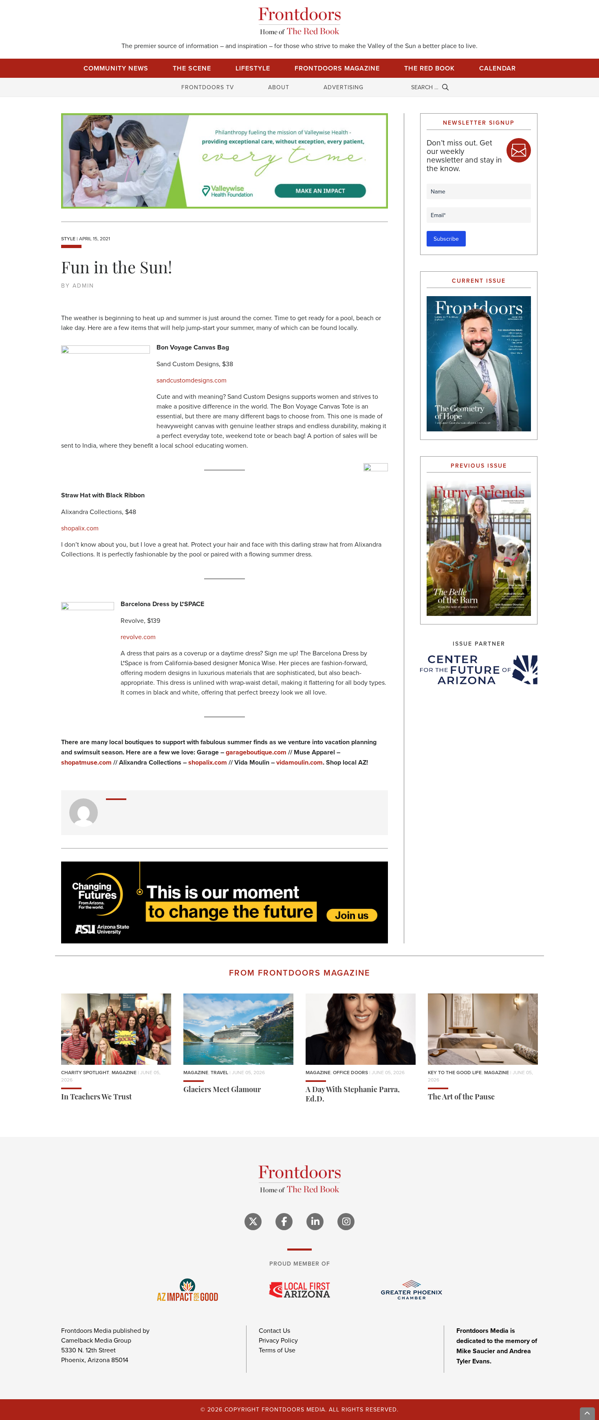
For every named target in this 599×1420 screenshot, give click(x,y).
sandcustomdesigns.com (191, 380)
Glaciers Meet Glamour (222, 1090)
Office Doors (350, 1072)
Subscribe (446, 239)
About (278, 87)
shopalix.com (80, 527)
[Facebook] (284, 1221)
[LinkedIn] (315, 1221)
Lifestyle (253, 68)
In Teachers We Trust (96, 1097)
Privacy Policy (278, 1340)
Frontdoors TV (207, 87)
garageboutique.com (256, 752)
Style (68, 238)
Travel (219, 1072)
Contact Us (274, 1330)
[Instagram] (346, 1221)
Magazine (124, 1072)
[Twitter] (253, 1221)
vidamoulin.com (299, 762)
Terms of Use (277, 1349)
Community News (116, 68)
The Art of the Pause (461, 1097)
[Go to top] (587, 1413)
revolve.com (138, 636)
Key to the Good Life (455, 1072)
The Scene (192, 68)
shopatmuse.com (86, 762)
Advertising (343, 87)
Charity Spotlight (85, 1072)
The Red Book (429, 68)
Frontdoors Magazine (337, 68)
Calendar (497, 68)
